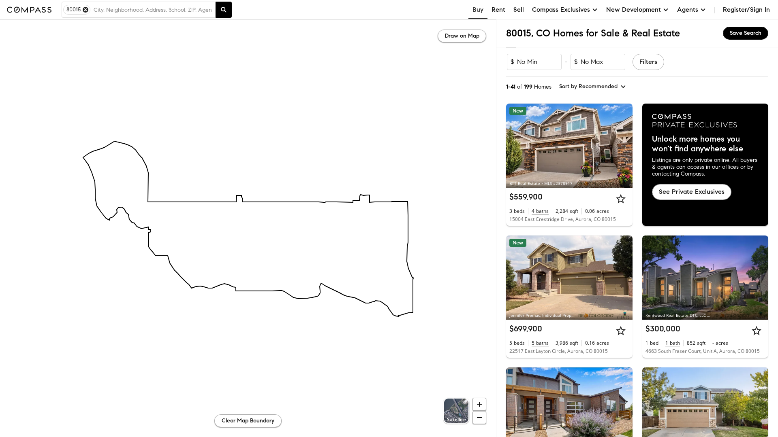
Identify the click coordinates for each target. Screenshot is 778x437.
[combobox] (152, 9)
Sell (518, 9)
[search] (224, 10)
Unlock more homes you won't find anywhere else (697, 144)
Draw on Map (462, 35)
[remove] (85, 9)
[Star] (620, 198)
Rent (498, 9)
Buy (477, 9)
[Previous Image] (515, 145)
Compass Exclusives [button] (561, 9)
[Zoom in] (479, 404)
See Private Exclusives (692, 191)
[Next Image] (622, 145)
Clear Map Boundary (248, 420)
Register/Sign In (746, 9)
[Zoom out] (479, 417)
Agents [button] (687, 9)
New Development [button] (633, 9)
